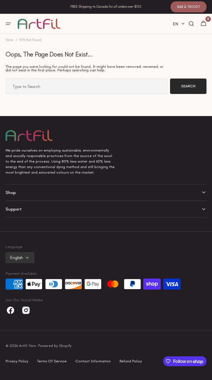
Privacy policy (17, 361)
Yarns (9, 40)
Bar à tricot (188, 7)
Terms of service (52, 361)
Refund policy (131, 361)
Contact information (93, 361)
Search (188, 86)
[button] (8, 24)
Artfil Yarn (27, 345)
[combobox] (87, 86)
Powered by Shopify (54, 345)
